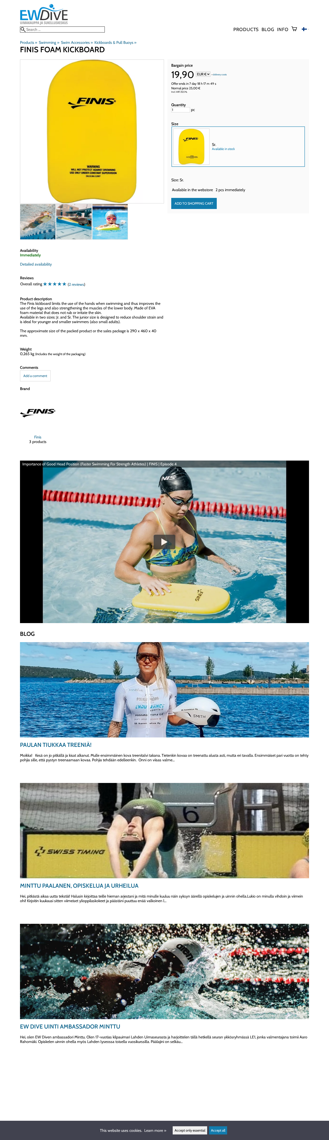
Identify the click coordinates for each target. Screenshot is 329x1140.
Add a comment (35, 376)
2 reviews (76, 284)
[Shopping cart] (296, 29)
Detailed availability (36, 264)
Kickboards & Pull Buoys (115, 42)
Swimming (49, 42)
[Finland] (305, 29)
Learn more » (155, 1130)
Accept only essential (190, 1130)
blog (268, 29)
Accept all (218, 1130)
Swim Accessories (77, 42)
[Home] (44, 24)
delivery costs (220, 74)
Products (246, 29)
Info (282, 29)
